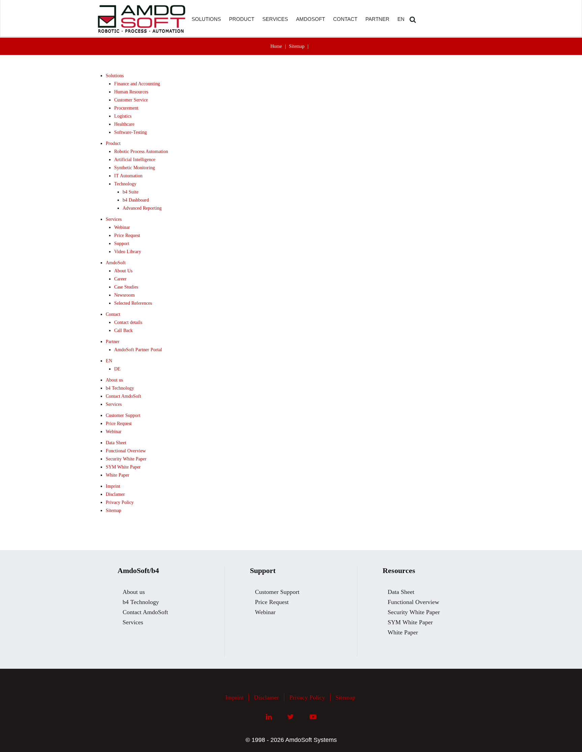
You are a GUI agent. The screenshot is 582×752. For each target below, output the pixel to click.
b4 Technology (120, 388)
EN (109, 360)
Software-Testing (130, 132)
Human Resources (131, 91)
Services (114, 219)
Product (113, 143)
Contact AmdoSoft (123, 396)
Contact (113, 314)
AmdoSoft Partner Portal (138, 349)
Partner (113, 341)
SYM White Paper (123, 467)
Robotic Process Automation (141, 151)
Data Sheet (116, 442)
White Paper (117, 475)
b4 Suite (130, 191)
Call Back (123, 330)
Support (121, 243)
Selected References (133, 303)
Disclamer (115, 494)
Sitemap (296, 46)
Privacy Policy (120, 502)
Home (276, 46)
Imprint (113, 486)
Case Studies (126, 287)
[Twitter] (290, 717)
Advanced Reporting (142, 208)
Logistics (122, 116)
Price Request (127, 235)
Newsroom (124, 295)
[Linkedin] (269, 717)
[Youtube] (313, 717)
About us (114, 380)
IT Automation (128, 175)
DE (117, 368)
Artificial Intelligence (134, 159)
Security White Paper (126, 458)
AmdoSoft (116, 262)
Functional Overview (126, 450)
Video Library (127, 251)
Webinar (122, 227)
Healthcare (124, 124)
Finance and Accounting (137, 83)
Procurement (126, 108)
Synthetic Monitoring (134, 167)
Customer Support (123, 415)
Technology (125, 183)
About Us (123, 270)
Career (120, 278)
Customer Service (131, 99)
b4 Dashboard (136, 200)
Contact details (128, 322)
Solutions (115, 75)
